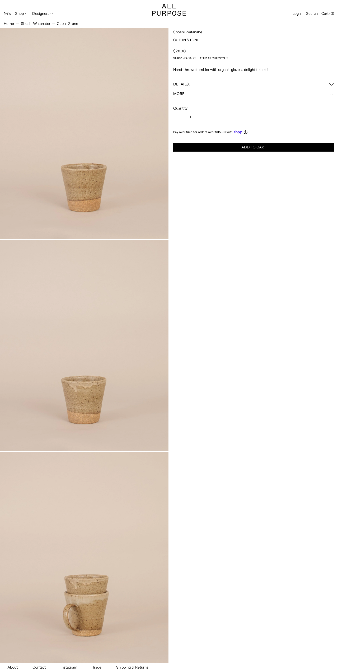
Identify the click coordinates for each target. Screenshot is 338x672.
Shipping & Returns (132, 667)
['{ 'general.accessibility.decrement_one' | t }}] (174, 117)
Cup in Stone (67, 23)
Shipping (180, 58)
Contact (39, 667)
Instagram (68, 667)
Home (9, 23)
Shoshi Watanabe (35, 23)
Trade (96, 667)
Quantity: (181, 108)
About (12, 667)
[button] (312, 13)
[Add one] (190, 117)
